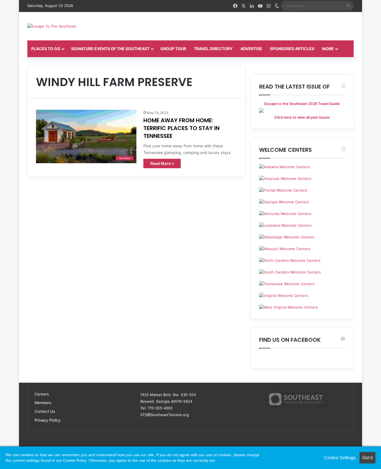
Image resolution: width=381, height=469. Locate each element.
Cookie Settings (340, 457)
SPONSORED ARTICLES (292, 48)
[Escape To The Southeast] (51, 26)
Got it (367, 457)
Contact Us (45, 411)
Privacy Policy (48, 420)
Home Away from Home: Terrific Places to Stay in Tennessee (181, 128)
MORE (328, 48)
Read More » (162, 163)
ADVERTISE (251, 48)
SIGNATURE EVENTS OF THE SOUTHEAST (110, 48)
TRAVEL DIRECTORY (213, 48)
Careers (42, 394)
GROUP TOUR (173, 48)
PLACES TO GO (45, 48)
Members (43, 402)
